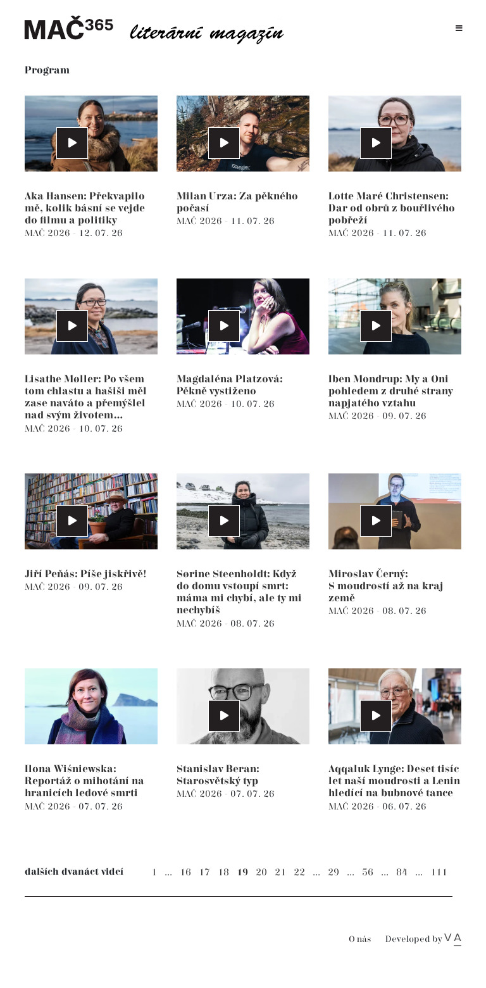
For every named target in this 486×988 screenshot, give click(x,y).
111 (438, 872)
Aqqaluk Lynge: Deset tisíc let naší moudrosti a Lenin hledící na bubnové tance (394, 781)
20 (261, 872)
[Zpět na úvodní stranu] (160, 28)
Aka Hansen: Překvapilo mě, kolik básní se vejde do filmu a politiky (85, 208)
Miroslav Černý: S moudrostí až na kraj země (386, 586)
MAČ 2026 (49, 233)
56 (367, 872)
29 (333, 872)
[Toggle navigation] (459, 28)
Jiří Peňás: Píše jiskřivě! (86, 574)
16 (185, 872)
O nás (360, 939)
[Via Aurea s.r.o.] (452, 939)
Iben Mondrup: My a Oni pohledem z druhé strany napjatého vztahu (390, 391)
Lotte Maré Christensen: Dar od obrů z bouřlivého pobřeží (391, 208)
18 (223, 872)
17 (204, 872)
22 (299, 872)
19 (242, 872)
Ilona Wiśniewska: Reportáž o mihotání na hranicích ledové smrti (84, 781)
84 (402, 872)
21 (280, 872)
